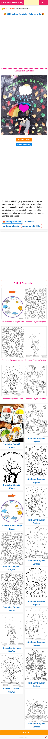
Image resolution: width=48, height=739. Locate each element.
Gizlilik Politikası (24, 738)
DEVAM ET (24, 733)
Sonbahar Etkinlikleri (22, 9)
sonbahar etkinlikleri (31, 226)
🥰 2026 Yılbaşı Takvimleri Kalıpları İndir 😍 (24, 14)
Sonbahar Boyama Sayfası (35, 322)
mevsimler (29, 222)
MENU (44, 3)
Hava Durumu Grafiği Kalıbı (13, 322)
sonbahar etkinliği (11, 226)
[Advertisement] (24, 42)
